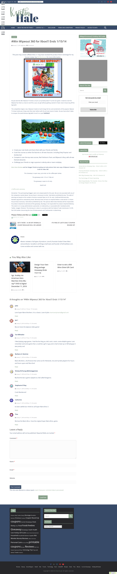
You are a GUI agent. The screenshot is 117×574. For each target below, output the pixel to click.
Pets (27, 542)
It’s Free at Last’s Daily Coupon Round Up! (63, 224)
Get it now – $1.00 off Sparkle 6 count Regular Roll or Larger (29, 224)
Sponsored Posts (18, 550)
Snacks (12, 550)
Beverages (28, 515)
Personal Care (16, 542)
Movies (13, 538)
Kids (35, 535)
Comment (13, 438)
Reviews (29, 546)
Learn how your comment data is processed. (49, 490)
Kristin (24, 45)
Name (12, 462)
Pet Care (24, 542)
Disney (13, 526)
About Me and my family (25, 27)
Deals (34, 522)
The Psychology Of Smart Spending (89, 178)
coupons (16, 521)
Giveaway (14, 37)
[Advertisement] (43, 50)
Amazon (13, 515)
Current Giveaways (26, 522)
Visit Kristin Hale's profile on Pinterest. (93, 154)
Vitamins (21, 552)
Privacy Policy (80, 27)
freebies (31, 525)
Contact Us (39, 27)
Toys (31, 550)
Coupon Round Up (32, 518)
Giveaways (25, 530)
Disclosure (51, 27)
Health (30, 530)
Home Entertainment (34, 533)
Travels (17, 552)
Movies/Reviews (22, 538)
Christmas (18, 518)
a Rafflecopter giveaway (18, 189)
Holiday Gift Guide (20, 533)
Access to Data (92, 27)
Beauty (22, 515)
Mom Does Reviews (17, 167)
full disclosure (41, 57)
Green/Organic (29, 567)
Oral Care (34, 538)
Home (13, 27)
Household (14, 535)
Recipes (23, 547)
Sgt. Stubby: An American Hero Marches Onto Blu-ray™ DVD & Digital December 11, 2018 (19, 280)
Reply (16, 316)
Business (13, 518)
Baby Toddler (18, 515)
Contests (23, 518)
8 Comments (31, 45)
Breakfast (33, 515)
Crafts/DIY (60, 567)
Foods (24, 525)
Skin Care (36, 547)
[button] (44, 27)
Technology (26, 550)
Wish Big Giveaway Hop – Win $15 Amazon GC (92, 175)
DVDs (17, 525)
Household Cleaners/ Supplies (26, 535)
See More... (103, 143)
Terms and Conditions (65, 27)
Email (12, 470)
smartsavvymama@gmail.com (59, 312)
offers (30, 538)
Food (20, 526)
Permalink (34, 309)
